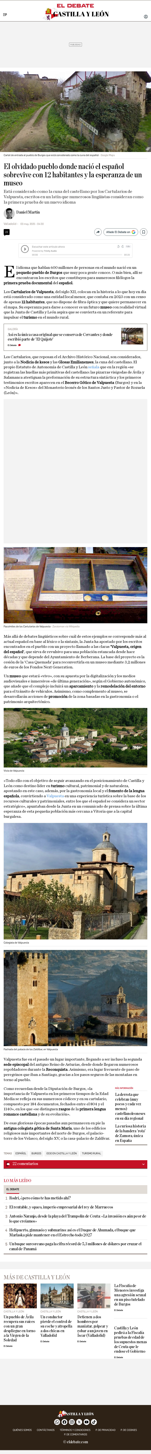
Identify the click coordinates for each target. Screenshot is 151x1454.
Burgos (36, 1153)
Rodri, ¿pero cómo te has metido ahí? (40, 1198)
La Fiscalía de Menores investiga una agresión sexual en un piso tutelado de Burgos (130, 1295)
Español (20, 1153)
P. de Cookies (129, 1430)
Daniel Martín (28, 212)
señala (94, 367)
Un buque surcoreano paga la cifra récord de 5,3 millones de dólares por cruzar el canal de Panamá (75, 1246)
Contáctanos (46, 1430)
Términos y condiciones (75, 1430)
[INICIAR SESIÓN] (146, 17)
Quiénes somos (22, 1430)
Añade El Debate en (118, 232)
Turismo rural (91, 1153)
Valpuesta (56, 796)
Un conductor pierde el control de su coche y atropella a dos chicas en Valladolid (56, 1326)
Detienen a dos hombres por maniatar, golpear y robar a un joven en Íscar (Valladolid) (92, 1326)
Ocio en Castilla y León (61, 1153)
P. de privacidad (105, 1430)
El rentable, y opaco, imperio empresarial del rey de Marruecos (61, 1207)
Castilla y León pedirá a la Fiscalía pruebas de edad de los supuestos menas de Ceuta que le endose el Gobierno (130, 1339)
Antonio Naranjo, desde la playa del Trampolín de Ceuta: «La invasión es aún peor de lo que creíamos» (77, 1218)
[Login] (146, 17)
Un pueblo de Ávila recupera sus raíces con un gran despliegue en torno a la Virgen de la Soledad (19, 1328)
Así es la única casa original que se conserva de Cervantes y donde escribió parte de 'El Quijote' (60, 337)
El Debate (12, 345)
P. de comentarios (75, 1434)
